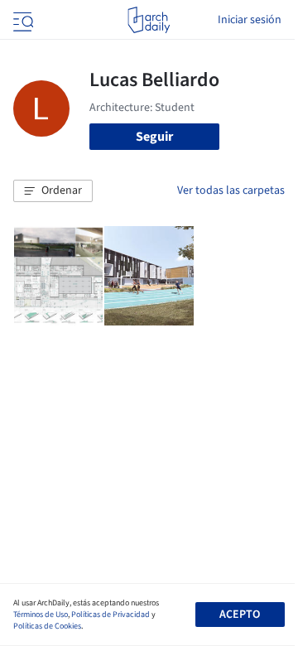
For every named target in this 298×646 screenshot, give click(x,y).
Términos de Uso (40, 614)
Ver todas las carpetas (231, 190)
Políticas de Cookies (47, 626)
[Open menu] (21, 19)
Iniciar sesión (249, 20)
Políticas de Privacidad (110, 614)
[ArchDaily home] (148, 20)
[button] (53, 191)
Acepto (239, 614)
